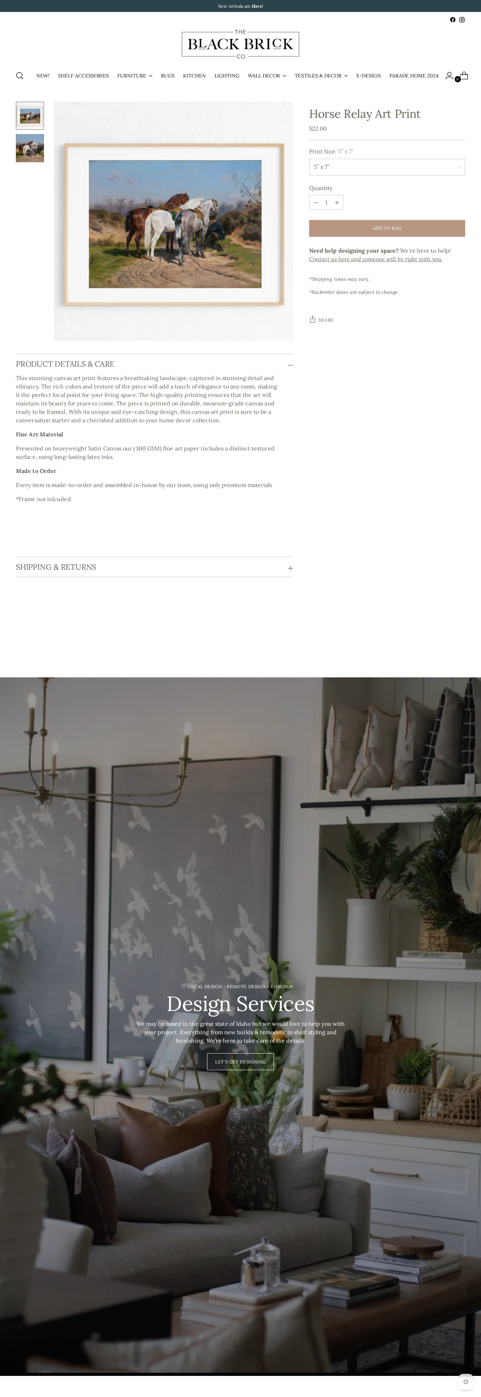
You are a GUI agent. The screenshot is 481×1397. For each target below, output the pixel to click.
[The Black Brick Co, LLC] (240, 44)
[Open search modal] (20, 76)
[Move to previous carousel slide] (443, 639)
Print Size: (331, 151)
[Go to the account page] (446, 76)
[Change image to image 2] (30, 148)
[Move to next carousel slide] (459, 639)
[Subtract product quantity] (337, 203)
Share (326, 320)
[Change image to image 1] (30, 116)
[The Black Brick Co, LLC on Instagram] (462, 20)
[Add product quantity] (316, 203)
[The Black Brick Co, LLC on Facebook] (453, 20)
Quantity (321, 188)
